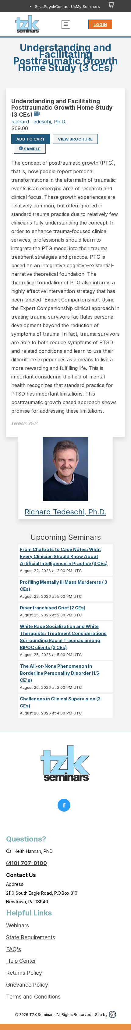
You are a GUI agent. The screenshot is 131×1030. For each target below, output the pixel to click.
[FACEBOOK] (65, 807)
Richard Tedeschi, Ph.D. (38, 122)
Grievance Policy (27, 984)
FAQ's (13, 949)
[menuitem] (45, 6)
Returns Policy (24, 973)
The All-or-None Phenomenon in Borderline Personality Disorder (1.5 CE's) (59, 673)
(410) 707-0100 (26, 863)
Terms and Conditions (33, 996)
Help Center (21, 961)
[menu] (56, 6)
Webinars (17, 925)
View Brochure (75, 139)
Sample (32, 148)
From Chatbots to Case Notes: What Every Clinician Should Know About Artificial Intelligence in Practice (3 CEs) (64, 556)
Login (100, 24)
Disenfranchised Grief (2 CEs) (52, 607)
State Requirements (30, 937)
